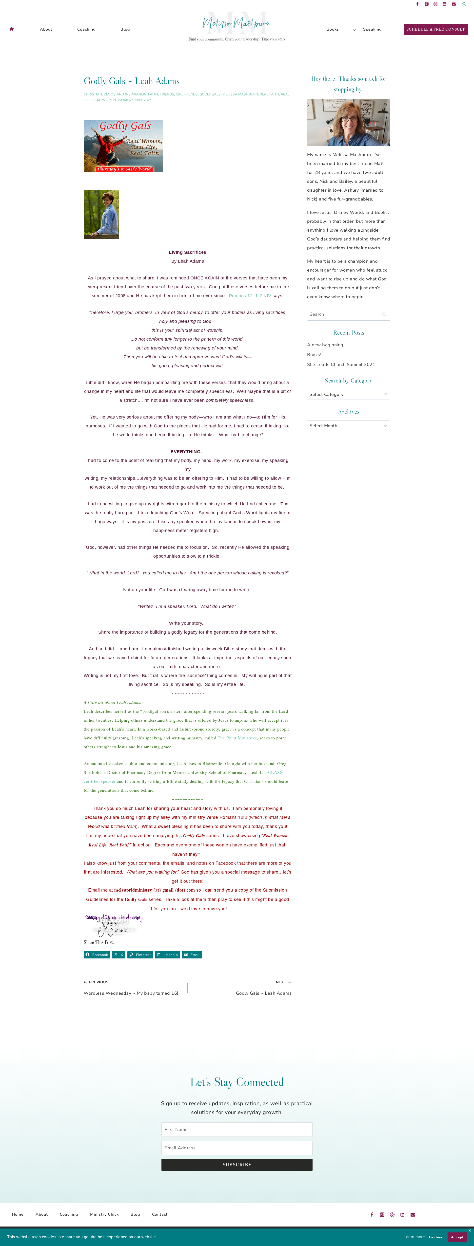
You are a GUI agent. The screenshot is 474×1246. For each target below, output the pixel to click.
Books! (314, 355)
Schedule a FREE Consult (436, 29)
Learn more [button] (414, 1237)
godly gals (210, 94)
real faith (269, 94)
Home (18, 1214)
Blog (125, 29)
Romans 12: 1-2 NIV (250, 295)
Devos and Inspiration (125, 94)
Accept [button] (457, 1237)
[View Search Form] (464, 4)
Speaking (372, 29)
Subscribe (237, 1165)
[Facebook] (417, 4)
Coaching (86, 29)
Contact (160, 1214)
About (46, 29)
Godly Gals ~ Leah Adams (264, 988)
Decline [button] (436, 1237)
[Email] (454, 4)
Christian (93, 94)
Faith (153, 94)
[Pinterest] (435, 4)
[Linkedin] (445, 4)
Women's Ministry (134, 100)
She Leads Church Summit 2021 (341, 364)
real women (104, 100)
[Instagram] (427, 4)
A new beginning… (326, 345)
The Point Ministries (237, 738)
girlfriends (187, 94)
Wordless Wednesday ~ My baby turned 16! (131, 988)
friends (167, 94)
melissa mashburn (240, 94)
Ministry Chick (104, 1214)
